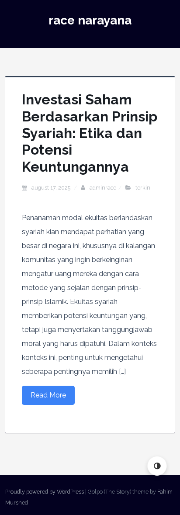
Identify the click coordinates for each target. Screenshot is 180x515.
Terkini (143, 187)
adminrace (103, 187)
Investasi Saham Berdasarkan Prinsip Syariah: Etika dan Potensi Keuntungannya (89, 133)
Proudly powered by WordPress (44, 491)
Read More (48, 395)
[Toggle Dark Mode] (157, 466)
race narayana (90, 20)
